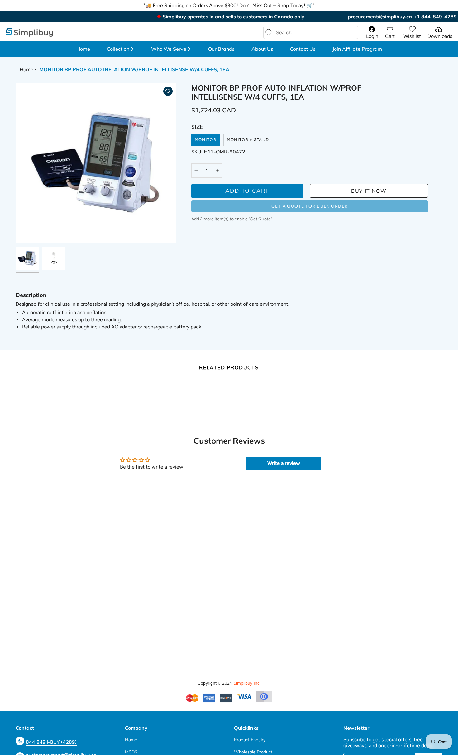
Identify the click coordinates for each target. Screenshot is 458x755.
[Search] (268, 32)
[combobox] (305, 32)
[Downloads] (438, 29)
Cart (390, 36)
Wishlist (412, 36)
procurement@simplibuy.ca (380, 16)
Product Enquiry (249, 740)
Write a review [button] (283, 463)
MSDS (131, 752)
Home (26, 69)
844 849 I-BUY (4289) (51, 742)
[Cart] (390, 29)
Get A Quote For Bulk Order (309, 206)
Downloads (439, 36)
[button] (120, 49)
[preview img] (27, 258)
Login (372, 36)
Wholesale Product (253, 752)
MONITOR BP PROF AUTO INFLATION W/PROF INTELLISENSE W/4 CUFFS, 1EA (134, 69)
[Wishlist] (412, 29)
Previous (15, 163)
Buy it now (368, 191)
